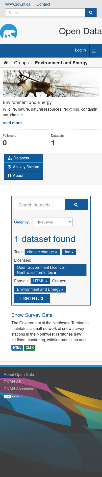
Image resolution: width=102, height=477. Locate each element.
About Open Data (19, 374)
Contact (43, 4)
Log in (80, 50)
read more (12, 122)
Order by (21, 222)
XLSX (30, 347)
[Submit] (91, 12)
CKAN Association (20, 389)
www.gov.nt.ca (17, 4)
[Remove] (56, 252)
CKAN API (13, 381)
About (17, 175)
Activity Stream (25, 167)
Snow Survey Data (31, 314)
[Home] (6, 62)
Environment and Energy (61, 62)
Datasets (20, 158)
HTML (17, 347)
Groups (21, 62)
